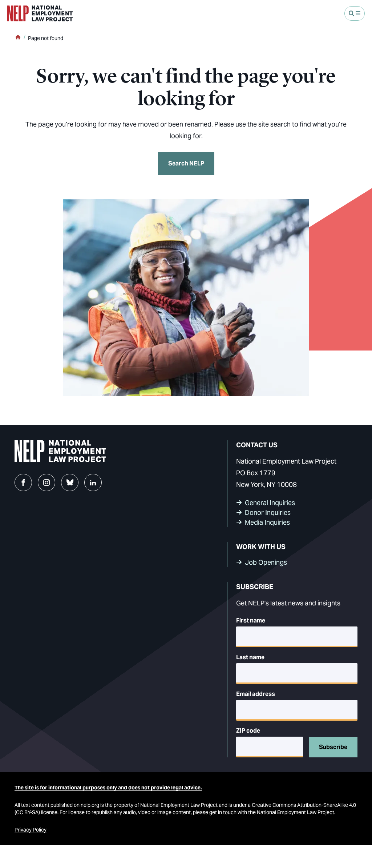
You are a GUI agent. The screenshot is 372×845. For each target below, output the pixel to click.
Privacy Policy (30, 829)
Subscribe (333, 747)
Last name (250, 657)
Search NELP (186, 163)
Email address (255, 694)
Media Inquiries (267, 522)
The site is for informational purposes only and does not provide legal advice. (108, 787)
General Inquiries (270, 502)
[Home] (18, 38)
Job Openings (266, 562)
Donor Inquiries (268, 512)
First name (250, 620)
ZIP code (248, 730)
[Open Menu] (354, 13)
